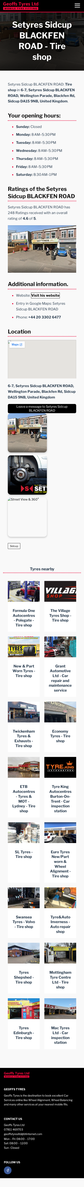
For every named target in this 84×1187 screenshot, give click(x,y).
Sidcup (14, 546)
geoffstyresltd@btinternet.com (23, 1134)
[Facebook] (8, 1170)
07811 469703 (13, 1129)
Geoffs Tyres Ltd (14, 1125)
